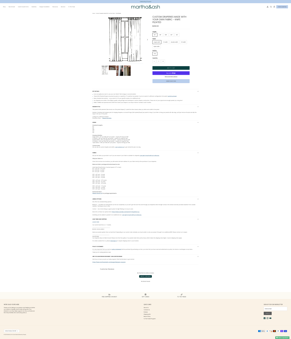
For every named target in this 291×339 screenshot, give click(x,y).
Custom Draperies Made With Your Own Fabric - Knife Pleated (108, 13)
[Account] (267, 7)
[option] (125, 39)
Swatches (34, 6)
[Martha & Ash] (145, 7)
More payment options (171, 76)
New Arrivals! (12, 6)
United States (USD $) (10, 331)
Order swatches (282, 7)
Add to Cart (171, 68)
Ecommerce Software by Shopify (19, 334)
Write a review (145, 276)
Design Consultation (44, 6)
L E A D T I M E (95, 222)
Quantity (154, 58)
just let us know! (172, 96)
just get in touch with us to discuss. (149, 155)
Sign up (268, 313)
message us (113, 241)
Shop (4, 6)
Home (93, 13)
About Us (63, 6)
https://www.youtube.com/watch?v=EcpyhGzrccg (125, 212)
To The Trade (71, 6)
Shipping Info (147, 314)
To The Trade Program (150, 318)
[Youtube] (270, 318)
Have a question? (283, 337)
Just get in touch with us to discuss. (132, 215)
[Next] (147, 39)
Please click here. (107, 118)
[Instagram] (267, 318)
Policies (146, 312)
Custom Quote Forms (23, 6)
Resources (55, 6)
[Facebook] (265, 318)
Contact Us (147, 310)
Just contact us (119, 147)
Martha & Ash (10, 334)
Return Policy (147, 316)
